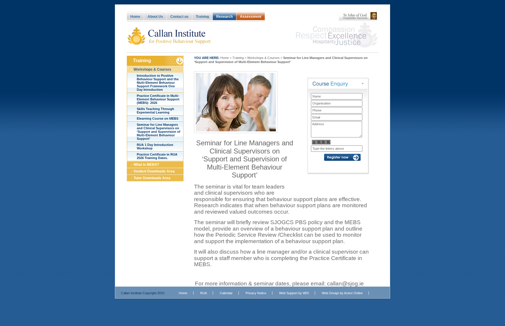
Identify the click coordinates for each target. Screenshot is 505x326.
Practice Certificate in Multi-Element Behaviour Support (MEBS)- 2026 (158, 99)
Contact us (179, 17)
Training (202, 17)
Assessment (250, 17)
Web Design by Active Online (342, 293)
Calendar (226, 293)
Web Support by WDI (294, 293)
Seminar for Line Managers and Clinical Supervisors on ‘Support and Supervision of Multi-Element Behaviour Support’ (158, 131)
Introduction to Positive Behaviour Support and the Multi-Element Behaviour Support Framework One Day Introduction (158, 82)
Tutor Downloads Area (152, 178)
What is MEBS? (146, 165)
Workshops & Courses (152, 69)
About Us (155, 17)
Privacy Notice (255, 293)
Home (135, 17)
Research (224, 17)
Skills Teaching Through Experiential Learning (155, 110)
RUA (203, 293)
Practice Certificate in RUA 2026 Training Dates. (157, 156)
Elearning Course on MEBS (157, 118)
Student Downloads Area (154, 171)
